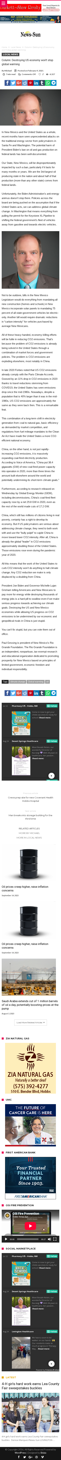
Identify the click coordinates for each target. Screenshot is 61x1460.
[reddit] (25, 83)
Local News (16, 47)
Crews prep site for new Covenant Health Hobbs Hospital (30, 797)
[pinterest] (30, 83)
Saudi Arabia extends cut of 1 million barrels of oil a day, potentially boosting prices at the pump (30, 1004)
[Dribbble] (36, 1457)
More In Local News (29, 837)
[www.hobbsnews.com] (30, 30)
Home (4, 47)
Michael (8, 70)
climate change (17, 681)
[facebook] (7, 83)
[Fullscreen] (55, 1239)
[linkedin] (36, 83)
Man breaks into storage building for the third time (30, 815)
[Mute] (49, 1239)
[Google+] (30, 1457)
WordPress (20, 1452)
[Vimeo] (42, 1457)
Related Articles (29, 828)
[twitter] (13, 83)
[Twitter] (24, 1457)
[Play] (6, 1239)
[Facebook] (18, 1457)
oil (47, 681)
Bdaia (43, 1452)
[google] (19, 83)
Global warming (35, 681)
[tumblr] (42, 83)
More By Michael (29, 833)
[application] (30, 1226)
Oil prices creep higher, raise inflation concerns (25, 888)
